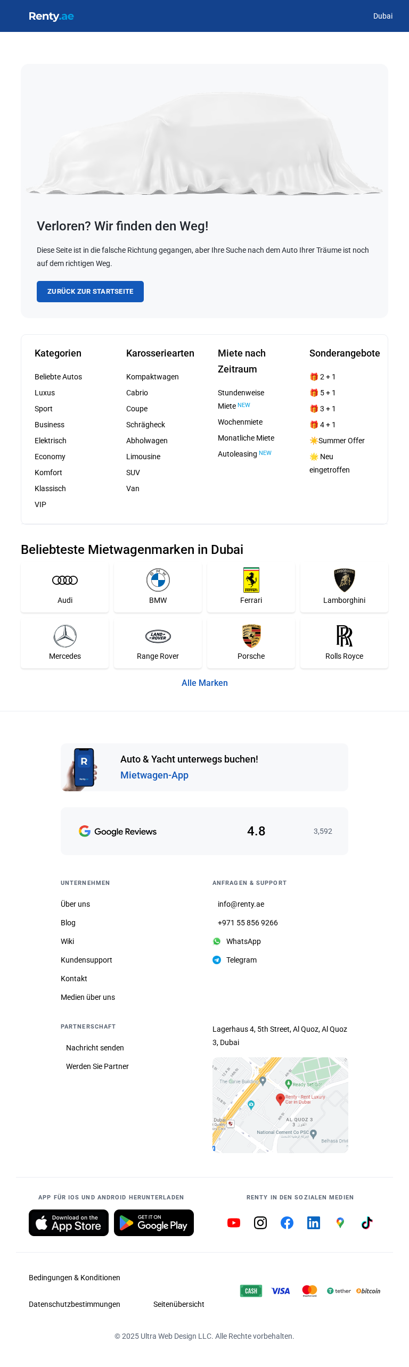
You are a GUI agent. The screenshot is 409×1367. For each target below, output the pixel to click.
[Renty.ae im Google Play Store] (154, 1222)
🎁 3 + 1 (322, 408)
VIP (40, 504)
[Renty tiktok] (367, 1222)
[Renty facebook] (287, 1222)
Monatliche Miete (246, 438)
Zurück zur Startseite (90, 291)
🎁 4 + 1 (322, 424)
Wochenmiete (240, 422)
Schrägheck (145, 424)
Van (133, 488)
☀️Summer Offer (337, 440)
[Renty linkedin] (313, 1222)
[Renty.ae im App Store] (69, 1222)
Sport (44, 408)
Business (49, 424)
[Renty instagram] (260, 1222)
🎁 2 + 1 (322, 376)
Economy (50, 456)
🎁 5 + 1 (322, 392)
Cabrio (137, 392)
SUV (133, 472)
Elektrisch (51, 440)
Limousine (143, 456)
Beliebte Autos (58, 376)
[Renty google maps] (340, 1222)
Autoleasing (245, 454)
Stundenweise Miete (241, 399)
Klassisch (50, 488)
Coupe (137, 408)
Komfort (48, 472)
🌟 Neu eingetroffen (329, 463)
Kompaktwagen (152, 376)
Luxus (45, 392)
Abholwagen (147, 440)
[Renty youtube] (233, 1222)
